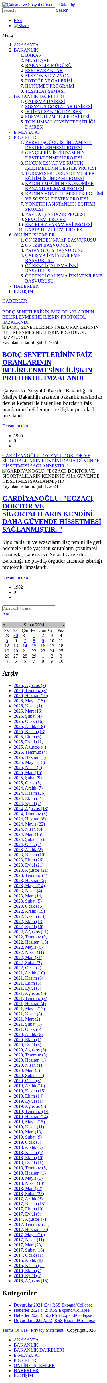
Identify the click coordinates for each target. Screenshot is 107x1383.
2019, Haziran (31, 1116)
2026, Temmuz (30, 690)
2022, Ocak (27, 967)
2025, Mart (28, 772)
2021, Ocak (27, 1029)
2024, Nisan (28, 829)
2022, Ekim (28, 921)
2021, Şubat (28, 1024)
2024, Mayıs (29, 824)
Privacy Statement (47, 1330)
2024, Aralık (28, 788)
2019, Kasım (29, 1090)
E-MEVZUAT (27, 132)
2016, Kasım (29, 1265)
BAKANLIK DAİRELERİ (39, 96)
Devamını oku (15, 425)
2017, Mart (28, 1244)
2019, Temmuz (31, 1111)
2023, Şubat (28, 901)
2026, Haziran (31, 695)
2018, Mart (28, 1188)
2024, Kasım (29, 793)
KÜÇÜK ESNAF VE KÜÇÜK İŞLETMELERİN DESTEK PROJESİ (60, 166)
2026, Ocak (28, 721)
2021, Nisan (28, 1013)
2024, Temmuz (30, 813)
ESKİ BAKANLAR (44, 70)
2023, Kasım (29, 854)
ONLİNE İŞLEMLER (34, 234)
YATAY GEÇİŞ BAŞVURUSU (54, 250)
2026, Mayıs (29, 700)
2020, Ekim (27, 1039)
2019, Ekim (28, 1096)
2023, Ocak (28, 906)
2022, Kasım (29, 916)
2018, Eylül (28, 1162)
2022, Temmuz (30, 936)
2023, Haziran (30, 880)
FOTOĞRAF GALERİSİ (48, 80)
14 (25, 645)
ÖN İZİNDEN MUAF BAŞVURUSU (60, 240)
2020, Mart (27, 1070)
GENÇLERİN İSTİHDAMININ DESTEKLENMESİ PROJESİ (55, 155)
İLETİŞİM (23, 291)
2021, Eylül (27, 988)
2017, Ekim (28, 1208)
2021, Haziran (30, 1003)
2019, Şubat (28, 1137)
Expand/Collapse (77, 1305)
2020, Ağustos (30, 1049)
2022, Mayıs (28, 947)
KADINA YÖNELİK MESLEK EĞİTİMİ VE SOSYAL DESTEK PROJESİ (64, 196)
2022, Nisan (29, 952)
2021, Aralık (29, 972)
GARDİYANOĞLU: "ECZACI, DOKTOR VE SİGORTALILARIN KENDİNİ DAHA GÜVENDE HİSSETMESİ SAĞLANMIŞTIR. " (51, 514)
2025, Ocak (27, 782)
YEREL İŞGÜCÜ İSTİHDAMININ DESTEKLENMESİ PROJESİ (58, 145)
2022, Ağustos (31, 931)
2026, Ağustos (30, 685)
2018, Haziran (30, 1173)
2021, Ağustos (30, 993)
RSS (18, 20)
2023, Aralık (28, 849)
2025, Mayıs (29, 762)
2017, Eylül (27, 1214)
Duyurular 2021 (32, 1305)
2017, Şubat (29, 1250)
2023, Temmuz (30, 875)
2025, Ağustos (30, 747)
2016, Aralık (28, 1260)
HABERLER (26, 286)
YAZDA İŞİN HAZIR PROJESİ (55, 214)
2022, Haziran (31, 942)
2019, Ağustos (30, 1106)
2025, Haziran (30, 757)
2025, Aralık (29, 726)
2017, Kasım (29, 1203)
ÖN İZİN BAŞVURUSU (48, 245)
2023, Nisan (28, 890)
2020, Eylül (27, 1044)
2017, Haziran (31, 1229)
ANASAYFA (26, 44)
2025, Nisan (28, 767)
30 (15, 635)
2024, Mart (28, 834)
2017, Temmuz (31, 1224)
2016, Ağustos (31, 1280)
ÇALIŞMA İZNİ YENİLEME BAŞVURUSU (52, 258)
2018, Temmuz (30, 1167)
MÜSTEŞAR (37, 60)
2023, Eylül (28, 865)
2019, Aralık (29, 1085)
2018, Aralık (28, 1147)
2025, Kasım (29, 731)
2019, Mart (28, 1131)
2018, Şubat (29, 1193)
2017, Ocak (28, 1255)
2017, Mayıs (29, 1234)
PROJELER (25, 137)
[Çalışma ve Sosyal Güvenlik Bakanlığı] (39, 4)
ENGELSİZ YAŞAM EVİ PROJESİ (58, 224)
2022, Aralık (29, 911)
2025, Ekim (27, 736)
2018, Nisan (29, 1183)
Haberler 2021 (31, 1310)
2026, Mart (28, 711)
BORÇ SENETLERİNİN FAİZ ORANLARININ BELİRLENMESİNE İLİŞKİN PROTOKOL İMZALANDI (47, 366)
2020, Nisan (28, 1065)
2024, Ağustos (31, 808)
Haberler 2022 (32, 1315)
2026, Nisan (28, 705)
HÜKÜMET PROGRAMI (49, 86)
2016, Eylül (27, 1275)
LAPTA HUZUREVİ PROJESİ (54, 229)
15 (34, 645)
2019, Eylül (28, 1101)
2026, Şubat (28, 716)
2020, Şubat (29, 1075)
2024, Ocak (27, 844)
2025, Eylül (28, 741)
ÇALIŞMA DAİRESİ (45, 101)
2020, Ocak (27, 1080)
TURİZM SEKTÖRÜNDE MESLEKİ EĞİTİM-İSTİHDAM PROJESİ (60, 176)
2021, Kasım (28, 978)
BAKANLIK (26, 50)
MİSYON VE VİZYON (47, 75)
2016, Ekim (27, 1270)
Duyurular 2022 (33, 1320)
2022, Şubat (28, 962)
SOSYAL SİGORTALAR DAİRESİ (58, 106)
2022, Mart (28, 957)
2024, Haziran (30, 818)
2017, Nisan (29, 1239)
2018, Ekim (28, 1157)
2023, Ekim (28, 859)
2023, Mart (28, 895)
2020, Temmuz (30, 1055)
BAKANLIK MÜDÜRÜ (48, 65)
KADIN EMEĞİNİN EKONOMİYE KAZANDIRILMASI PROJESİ (59, 186)
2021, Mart (27, 1019)
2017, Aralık (28, 1198)
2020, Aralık (28, 1034)
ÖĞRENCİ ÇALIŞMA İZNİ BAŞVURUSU (51, 268)
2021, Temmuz (30, 998)
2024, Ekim (27, 798)
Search (62, 10)
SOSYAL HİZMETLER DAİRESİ (57, 116)
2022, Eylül (28, 926)
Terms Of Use (15, 1330)
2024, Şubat (29, 839)
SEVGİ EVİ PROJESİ (45, 219)
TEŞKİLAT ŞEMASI (45, 91)
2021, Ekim (27, 983)
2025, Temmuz (30, 752)
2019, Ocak (27, 1142)
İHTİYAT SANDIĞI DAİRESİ (53, 111)
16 (43, 645)
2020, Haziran (30, 1060)
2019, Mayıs (29, 1121)
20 (15, 650)
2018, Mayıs (28, 1178)
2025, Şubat (28, 777)
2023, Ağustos (31, 870)
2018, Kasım (28, 1152)
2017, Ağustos (30, 1219)
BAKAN (33, 55)
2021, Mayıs (29, 1008)
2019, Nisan (29, 1126)
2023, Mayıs (29, 885)
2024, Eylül (27, 803)
